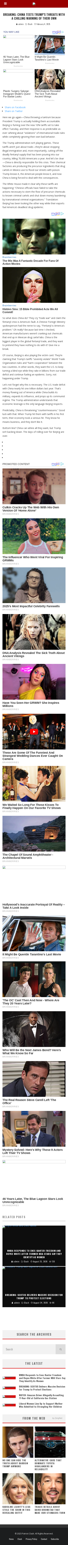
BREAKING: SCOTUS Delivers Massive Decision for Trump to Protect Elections (42, 1388)
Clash (30, 24)
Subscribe (55, 1539)
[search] (61, 1349)
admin (21, 24)
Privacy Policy (31, 1539)
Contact (44, 1539)
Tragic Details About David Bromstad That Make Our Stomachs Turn (50, 1509)
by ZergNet (57, 1418)
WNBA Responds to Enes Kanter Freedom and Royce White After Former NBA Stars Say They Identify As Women (42, 1378)
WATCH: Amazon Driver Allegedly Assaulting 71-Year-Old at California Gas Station (41, 1396)
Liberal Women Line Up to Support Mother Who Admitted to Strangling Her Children (41, 1405)
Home (11, 1539)
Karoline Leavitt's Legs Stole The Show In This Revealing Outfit (16, 1509)
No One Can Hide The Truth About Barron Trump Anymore (15, 1463)
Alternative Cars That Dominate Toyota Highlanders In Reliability (48, 1464)
